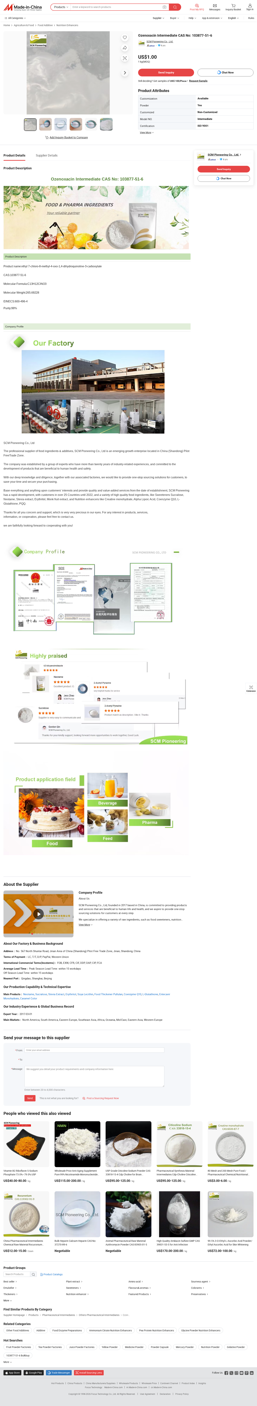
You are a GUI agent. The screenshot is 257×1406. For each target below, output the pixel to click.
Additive (40, 1330)
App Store (12, 1372)
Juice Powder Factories (81, 1347)
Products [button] (59, 7)
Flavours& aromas (138, 1287)
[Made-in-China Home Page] (22, 7)
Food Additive (45, 25)
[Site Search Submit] (175, 7)
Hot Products (57, 1383)
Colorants (196, 1287)
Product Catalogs (53, 1274)
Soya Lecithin (85, 994)
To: (21, 1059)
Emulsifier (8, 1287)
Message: (17, 1069)
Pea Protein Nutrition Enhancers (156, 1330)
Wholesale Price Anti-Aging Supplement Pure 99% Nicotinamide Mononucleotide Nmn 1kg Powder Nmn (76, 1174)
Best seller (9, 1281)
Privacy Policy (182, 1394)
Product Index (188, 1383)
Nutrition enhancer (76, 1294)
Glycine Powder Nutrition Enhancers (200, 1330)
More (6, 1362)
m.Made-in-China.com (136, 1387)
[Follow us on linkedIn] (252, 1372)
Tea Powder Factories (50, 1347)
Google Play (33, 1372)
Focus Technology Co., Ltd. (104, 1394)
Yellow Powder (110, 1347)
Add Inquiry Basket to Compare (69, 137)
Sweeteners (72, 1287)
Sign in (250, 9)
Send (30, 1098)
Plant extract (73, 1281)
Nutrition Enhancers (67, 25)
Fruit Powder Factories (18, 1347)
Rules (251, 18)
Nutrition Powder (210, 1347)
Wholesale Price (149, 1383)
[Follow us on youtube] (241, 1372)
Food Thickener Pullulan (108, 994)
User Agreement (147, 1394)
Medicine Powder (134, 1347)
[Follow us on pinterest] (246, 1372)
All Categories (15, 18)
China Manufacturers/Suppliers (100, 1383)
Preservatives (198, 1294)
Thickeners (9, 1294)
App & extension (211, 18)
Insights (202, 1383)
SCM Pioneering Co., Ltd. (160, 41)
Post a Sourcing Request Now (101, 1098)
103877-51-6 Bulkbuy (18, 1355)
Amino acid (134, 1281)
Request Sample (198, 80)
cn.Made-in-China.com (161, 1387)
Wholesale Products (128, 1383)
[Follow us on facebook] (226, 1372)
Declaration (165, 1394)
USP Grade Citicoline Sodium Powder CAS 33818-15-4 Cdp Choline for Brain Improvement (128, 1174)
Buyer (173, 18)
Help (191, 18)
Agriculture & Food (24, 25)
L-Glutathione (150, 994)
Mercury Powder (185, 1347)
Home (6, 25)
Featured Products (138, 1294)
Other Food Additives (17, 1330)
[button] (164, 6)
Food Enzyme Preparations (67, 1330)
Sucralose (41, 994)
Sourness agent (199, 1281)
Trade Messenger (59, 1372)
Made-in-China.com (113, 1387)
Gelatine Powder (236, 1347)
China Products (74, 1383)
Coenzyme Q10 (132, 994)
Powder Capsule (160, 1347)
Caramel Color (28, 998)
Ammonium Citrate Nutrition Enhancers (110, 1330)
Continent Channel (169, 1383)
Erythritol (71, 994)
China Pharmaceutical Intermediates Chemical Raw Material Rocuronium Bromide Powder (23, 1244)
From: (19, 1050)
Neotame (28, 994)
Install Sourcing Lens (90, 1372)
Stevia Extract (56, 994)
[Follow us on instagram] (236, 1372)
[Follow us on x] (231, 1372)
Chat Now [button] (228, 72)
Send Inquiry (166, 72)
